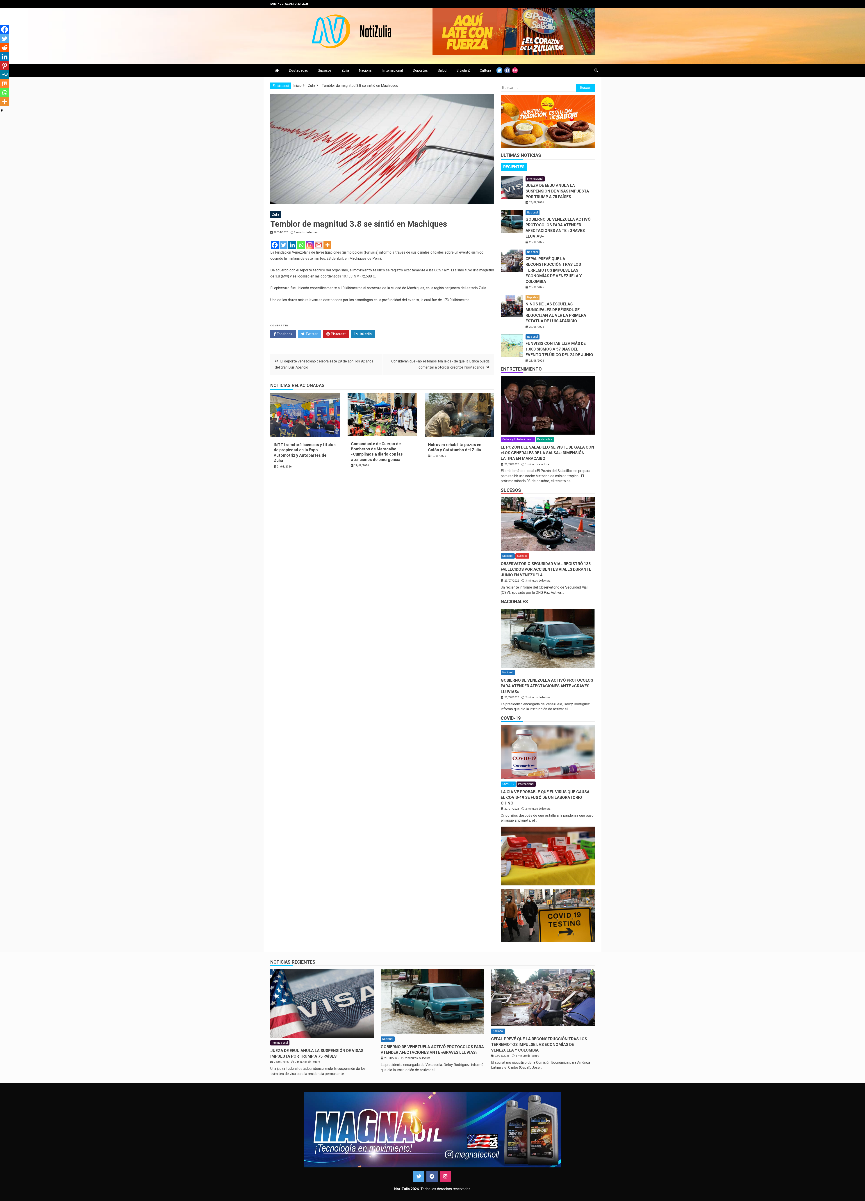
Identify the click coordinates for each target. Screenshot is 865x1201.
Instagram (445, 1176)
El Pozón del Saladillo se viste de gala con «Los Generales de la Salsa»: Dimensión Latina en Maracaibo (547, 453)
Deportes (420, 70)
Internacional (392, 70)
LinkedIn (364, 334)
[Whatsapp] (301, 245)
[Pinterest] (4, 65)
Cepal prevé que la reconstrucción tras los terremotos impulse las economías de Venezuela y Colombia (554, 270)
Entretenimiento (521, 369)
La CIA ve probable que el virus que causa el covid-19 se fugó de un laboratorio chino (545, 797)
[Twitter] (283, 245)
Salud (442, 70)
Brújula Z (463, 70)
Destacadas (298, 70)
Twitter (311, 334)
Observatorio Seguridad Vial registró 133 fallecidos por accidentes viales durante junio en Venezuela (546, 569)
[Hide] (2, 110)
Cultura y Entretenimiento (517, 439)
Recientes (513, 166)
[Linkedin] (292, 245)
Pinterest (338, 334)
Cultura (485, 70)
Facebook (284, 334)
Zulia (345, 70)
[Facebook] (275, 245)
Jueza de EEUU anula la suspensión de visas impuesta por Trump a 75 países (557, 191)
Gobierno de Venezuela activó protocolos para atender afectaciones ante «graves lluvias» (547, 686)
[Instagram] (310, 245)
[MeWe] (4, 74)
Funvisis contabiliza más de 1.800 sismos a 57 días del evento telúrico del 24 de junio (559, 349)
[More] (327, 245)
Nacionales (514, 601)
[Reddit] (4, 47)
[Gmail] (319, 245)
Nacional (365, 70)
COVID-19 (511, 718)
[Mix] (4, 83)
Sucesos (325, 70)
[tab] (514, 167)
